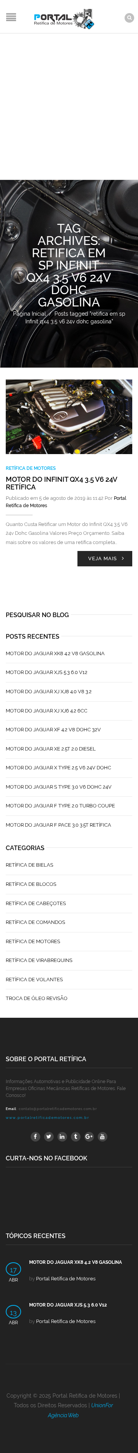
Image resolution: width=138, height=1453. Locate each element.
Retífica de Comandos (35, 922)
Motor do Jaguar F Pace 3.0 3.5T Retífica (58, 825)
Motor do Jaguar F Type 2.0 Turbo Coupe (60, 806)
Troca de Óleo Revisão (36, 998)
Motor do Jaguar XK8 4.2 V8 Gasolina (55, 653)
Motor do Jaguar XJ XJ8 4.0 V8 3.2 (49, 691)
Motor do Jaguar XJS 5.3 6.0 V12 (46, 672)
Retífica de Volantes (34, 979)
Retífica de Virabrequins (39, 960)
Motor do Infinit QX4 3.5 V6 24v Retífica (61, 483)
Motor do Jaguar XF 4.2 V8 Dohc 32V (53, 729)
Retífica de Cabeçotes (36, 903)
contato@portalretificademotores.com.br (58, 1109)
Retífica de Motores (31, 468)
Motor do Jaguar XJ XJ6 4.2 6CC (46, 711)
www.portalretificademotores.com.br (47, 1118)
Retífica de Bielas (29, 865)
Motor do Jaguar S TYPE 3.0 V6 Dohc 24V (59, 787)
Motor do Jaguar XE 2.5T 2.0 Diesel (51, 749)
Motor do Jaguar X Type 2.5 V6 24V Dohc (58, 768)
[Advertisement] (69, 106)
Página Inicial (29, 314)
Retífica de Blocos (31, 884)
